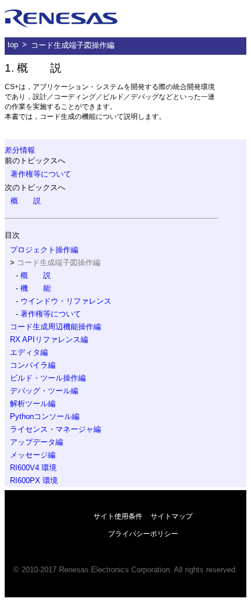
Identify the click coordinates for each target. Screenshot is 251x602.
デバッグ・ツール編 (44, 390)
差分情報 (20, 150)
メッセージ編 (32, 454)
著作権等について (41, 174)
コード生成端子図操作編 (72, 45)
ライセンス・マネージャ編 (55, 429)
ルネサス (61, 18)
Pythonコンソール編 (44, 416)
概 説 (26, 200)
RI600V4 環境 (33, 467)
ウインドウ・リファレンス (65, 301)
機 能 (35, 288)
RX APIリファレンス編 (49, 339)
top (13, 44)
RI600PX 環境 (34, 480)
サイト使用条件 (117, 516)
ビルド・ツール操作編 (48, 378)
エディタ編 (29, 352)
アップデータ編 (36, 442)
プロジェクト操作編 (44, 249)
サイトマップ (172, 516)
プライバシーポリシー (143, 534)
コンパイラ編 (32, 365)
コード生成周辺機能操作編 (55, 326)
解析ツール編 (32, 403)
